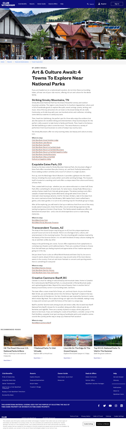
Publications (117, 387)
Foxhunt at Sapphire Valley (41, 159)
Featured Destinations (22, 62)
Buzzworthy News (8, 395)
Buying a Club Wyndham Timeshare (13, 391)
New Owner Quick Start (65, 377)
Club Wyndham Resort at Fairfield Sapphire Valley (49, 152)
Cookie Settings (88, 424)
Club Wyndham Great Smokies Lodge (45, 140)
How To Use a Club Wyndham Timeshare (11, 387)
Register (103, 4)
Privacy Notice (85, 416)
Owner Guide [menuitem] (41, 4)
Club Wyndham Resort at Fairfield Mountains (48, 150)
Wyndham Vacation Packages (95, 383)
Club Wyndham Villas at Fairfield (43, 157)
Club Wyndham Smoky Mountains (44, 154)
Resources (61, 380)
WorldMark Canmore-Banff (41, 323)
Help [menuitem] (61, 4)
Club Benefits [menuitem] (22, 4)
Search (92, 4)
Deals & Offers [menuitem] (53, 4)
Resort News (34, 383)
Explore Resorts (35, 377)
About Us (116, 391)
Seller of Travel (98, 416)
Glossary (116, 380)
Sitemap (108, 416)
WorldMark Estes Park (40, 220)
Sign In (117, 4)
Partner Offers (90, 380)
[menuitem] (8, 4)
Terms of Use (74, 416)
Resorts (9, 62)
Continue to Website (103, 424)
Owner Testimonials (8, 383)
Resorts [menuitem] (32, 4)
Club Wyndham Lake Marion (42, 143)
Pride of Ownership (8, 377)
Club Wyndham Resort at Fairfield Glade (46, 147)
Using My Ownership (9, 380)
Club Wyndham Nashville (41, 145)
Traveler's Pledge (35, 387)
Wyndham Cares (118, 394)
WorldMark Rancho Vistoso (41, 268)
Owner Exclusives (91, 377)
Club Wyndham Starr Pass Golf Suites (45, 273)
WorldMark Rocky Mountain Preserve (45, 222)
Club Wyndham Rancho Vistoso (43, 270)
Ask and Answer (118, 377)
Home (2, 62)
